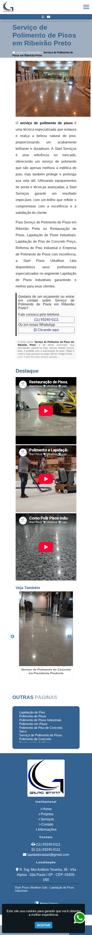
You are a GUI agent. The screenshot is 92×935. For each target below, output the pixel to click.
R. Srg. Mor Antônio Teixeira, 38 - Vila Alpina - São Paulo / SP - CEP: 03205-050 (46, 875)
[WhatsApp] (43, 17)
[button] (86, 7)
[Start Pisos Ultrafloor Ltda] (46, 778)
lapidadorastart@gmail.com (48, 854)
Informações (47, 829)
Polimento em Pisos (33, 724)
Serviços (47, 819)
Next (69, 637)
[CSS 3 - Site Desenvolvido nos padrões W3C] (49, 897)
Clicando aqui (48, 330)
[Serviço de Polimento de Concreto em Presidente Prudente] (46, 628)
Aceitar (43, 925)
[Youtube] (48, 17)
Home (47, 809)
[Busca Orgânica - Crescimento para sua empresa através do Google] (46, 903)
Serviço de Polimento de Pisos (40, 735)
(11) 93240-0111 (46, 319)
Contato (47, 824)
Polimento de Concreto (35, 739)
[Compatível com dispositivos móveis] (64, 897)
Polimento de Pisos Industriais (40, 720)
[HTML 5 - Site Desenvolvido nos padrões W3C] (35, 897)
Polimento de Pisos (32, 716)
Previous (12, 637)
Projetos (47, 814)
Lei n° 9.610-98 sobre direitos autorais (37, 357)
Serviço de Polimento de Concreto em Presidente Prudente (46, 671)
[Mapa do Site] (24, 897)
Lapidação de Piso (32, 712)
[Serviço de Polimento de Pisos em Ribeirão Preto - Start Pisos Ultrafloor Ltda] (8, 7)
